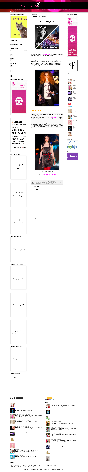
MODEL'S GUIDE (55, 9)
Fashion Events (50, 182)
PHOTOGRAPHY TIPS (19, 449)
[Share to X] (52, 181)
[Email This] (50, 181)
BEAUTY (74, 132)
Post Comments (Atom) (39, 218)
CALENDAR (24, 9)
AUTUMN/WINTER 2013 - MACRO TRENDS (75, 110)
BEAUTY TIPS (19, 9)
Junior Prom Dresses (13, 41)
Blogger (62, 469)
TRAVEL (70, 9)
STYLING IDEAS (53, 456)
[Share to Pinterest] (54, 181)
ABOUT (14, 9)
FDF (53, 182)
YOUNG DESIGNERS (13, 11)
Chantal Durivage (36, 182)
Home (11, 9)
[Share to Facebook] (53, 181)
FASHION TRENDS (74, 103)
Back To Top (47, 178)
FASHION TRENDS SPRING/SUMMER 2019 (75, 87)
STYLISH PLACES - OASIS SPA (56, 433)
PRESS (60, 9)
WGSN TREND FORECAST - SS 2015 (57, 427)
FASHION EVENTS (36, 9)
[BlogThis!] (51, 181)
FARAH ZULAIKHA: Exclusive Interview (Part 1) (75, 99)
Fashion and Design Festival (43, 182)
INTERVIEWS (49, 9)
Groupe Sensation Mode (57, 182)
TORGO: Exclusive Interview (74, 127)
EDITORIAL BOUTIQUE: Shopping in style (75, 93)
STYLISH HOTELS (65, 9)
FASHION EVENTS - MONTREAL (56, 421)
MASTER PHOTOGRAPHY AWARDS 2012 (22, 426)
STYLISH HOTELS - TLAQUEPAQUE (75, 116)
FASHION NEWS (43, 9)
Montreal (39, 183)
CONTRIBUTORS (29, 9)
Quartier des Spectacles (49, 183)
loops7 (55, 469)
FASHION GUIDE (74, 80)
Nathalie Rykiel (43, 183)
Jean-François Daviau (34, 183)
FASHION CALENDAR (19, 455)
